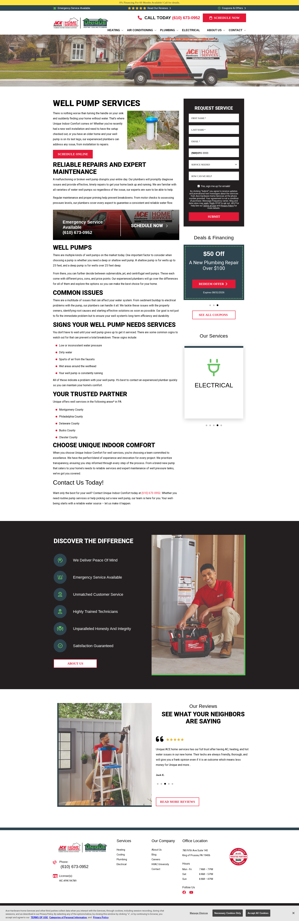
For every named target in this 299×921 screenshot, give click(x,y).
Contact (156, 869)
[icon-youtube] (191, 893)
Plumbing (122, 859)
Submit (214, 216)
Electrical (121, 864)
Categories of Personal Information (68, 917)
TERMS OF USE (39, 917)
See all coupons (213, 315)
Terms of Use (209, 206)
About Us (157, 849)
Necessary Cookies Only (227, 913)
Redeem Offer (211, 284)
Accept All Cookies (258, 913)
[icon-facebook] (184, 893)
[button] (210, 305)
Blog (154, 854)
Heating (121, 849)
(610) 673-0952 (186, 17)
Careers (156, 859)
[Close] (293, 913)
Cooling (121, 854)
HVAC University (160, 864)
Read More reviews (177, 802)
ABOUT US (75, 663)
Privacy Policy (227, 206)
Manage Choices (199, 913)
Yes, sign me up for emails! (215, 186)
